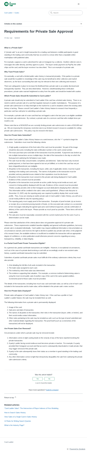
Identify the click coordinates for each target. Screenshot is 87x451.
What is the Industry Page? (14, 425)
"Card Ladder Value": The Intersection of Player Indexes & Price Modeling (31, 408)
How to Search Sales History (15, 413)
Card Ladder (8, 13)
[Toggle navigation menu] (79, 4)
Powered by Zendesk (77, 449)
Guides (16, 13)
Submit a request (52, 390)
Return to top (9, 398)
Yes (37, 379)
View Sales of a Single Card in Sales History (20, 417)
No (49, 379)
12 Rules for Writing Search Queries (17, 421)
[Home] (10, 4)
